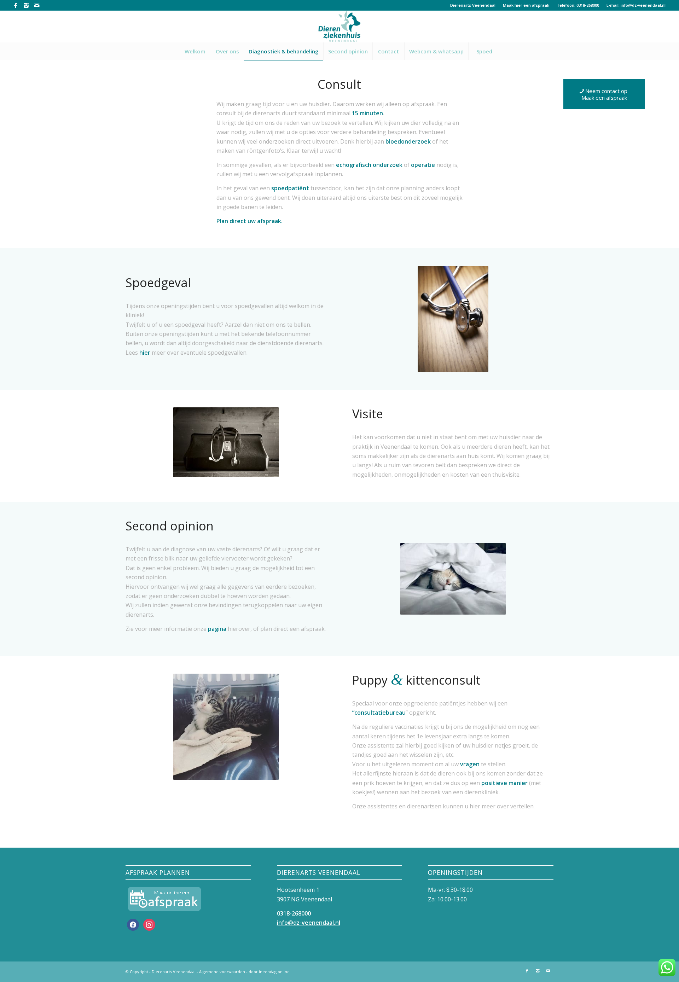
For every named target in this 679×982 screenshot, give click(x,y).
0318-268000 (294, 913)
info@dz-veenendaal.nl (308, 922)
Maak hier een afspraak (526, 5)
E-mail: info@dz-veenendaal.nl (636, 5)
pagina (217, 629)
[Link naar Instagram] (26, 5)
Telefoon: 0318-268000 (578, 5)
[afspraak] (164, 899)
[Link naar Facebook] (15, 5)
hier (144, 352)
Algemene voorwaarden (222, 971)
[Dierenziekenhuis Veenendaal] (339, 26)
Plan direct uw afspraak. (249, 221)
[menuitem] (473, 5)
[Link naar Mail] (36, 5)
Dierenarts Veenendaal (472, 5)
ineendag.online (274, 971)
